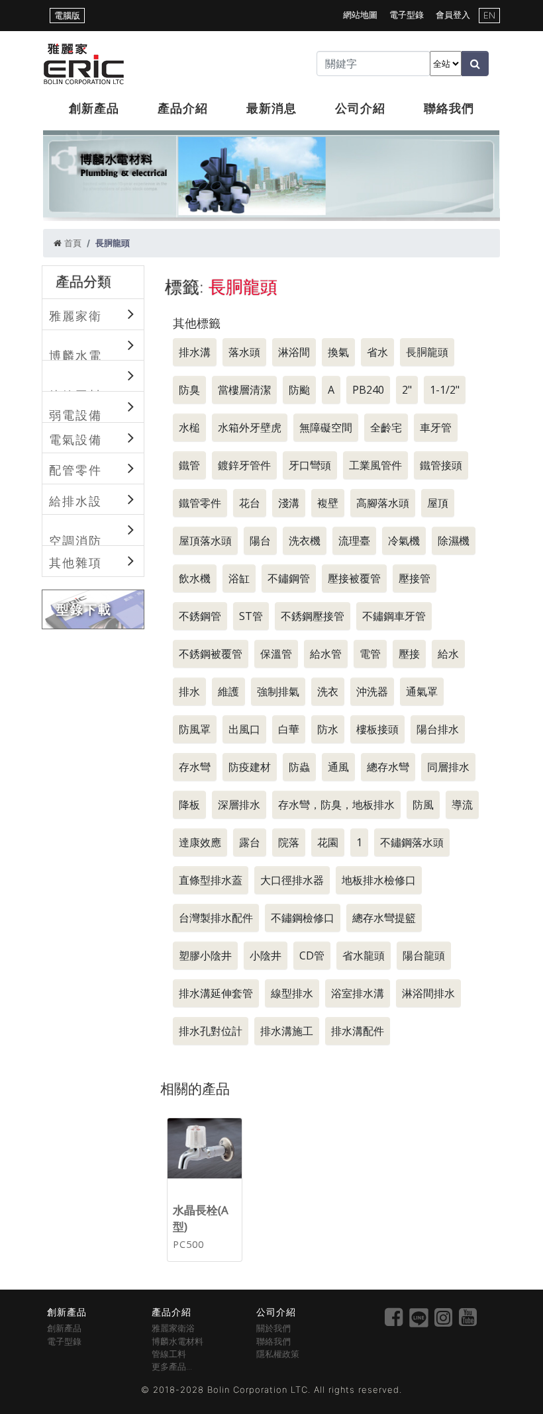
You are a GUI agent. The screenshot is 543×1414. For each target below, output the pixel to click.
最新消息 (271, 108)
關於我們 (273, 1328)
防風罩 (195, 729)
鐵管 (189, 465)
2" (407, 389)
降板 (189, 804)
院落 (288, 842)
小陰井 (265, 955)
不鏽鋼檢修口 (302, 917)
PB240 (368, 389)
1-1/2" (445, 389)
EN (489, 15)
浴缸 (239, 578)
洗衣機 (305, 540)
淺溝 (288, 503)
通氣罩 (422, 691)
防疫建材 (249, 767)
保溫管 (276, 653)
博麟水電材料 (177, 1342)
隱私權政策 (277, 1354)
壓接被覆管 (354, 578)
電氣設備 (75, 439)
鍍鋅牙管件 (244, 465)
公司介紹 (360, 108)
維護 (228, 691)
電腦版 (67, 15)
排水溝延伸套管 (216, 993)
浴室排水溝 (357, 993)
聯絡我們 (449, 108)
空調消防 (75, 541)
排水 (189, 691)
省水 (377, 352)
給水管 (326, 653)
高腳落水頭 (382, 503)
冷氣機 (404, 540)
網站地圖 (360, 14)
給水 (448, 653)
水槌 (189, 427)
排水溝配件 (357, 1031)
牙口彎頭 (310, 465)
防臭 (189, 389)
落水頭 (244, 352)
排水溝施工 (286, 1031)
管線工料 (169, 1354)
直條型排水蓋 (210, 880)
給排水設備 (75, 511)
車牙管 (436, 427)
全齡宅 (386, 427)
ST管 (251, 616)
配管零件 (75, 470)
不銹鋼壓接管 (312, 616)
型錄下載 (84, 610)
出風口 (244, 729)
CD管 (311, 955)
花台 (249, 503)
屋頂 (437, 503)
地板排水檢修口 (379, 880)
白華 (288, 729)
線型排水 (292, 993)
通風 (338, 767)
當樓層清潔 (244, 389)
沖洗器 (372, 691)
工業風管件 (375, 465)
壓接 (409, 653)
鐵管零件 (200, 503)
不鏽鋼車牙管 (394, 616)
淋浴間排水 (428, 993)
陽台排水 (438, 729)
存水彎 (195, 767)
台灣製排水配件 (216, 917)
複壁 (327, 503)
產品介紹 (183, 108)
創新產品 (94, 108)
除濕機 (453, 540)
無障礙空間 (325, 427)
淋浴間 (294, 352)
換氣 (338, 352)
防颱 (299, 389)
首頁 (72, 243)
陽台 (260, 540)
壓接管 (414, 578)
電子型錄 (406, 14)
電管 (370, 653)
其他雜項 (75, 562)
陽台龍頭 (424, 955)
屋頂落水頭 (205, 540)
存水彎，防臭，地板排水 (336, 804)
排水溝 (195, 352)
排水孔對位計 (210, 1031)
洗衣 (327, 691)
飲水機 (195, 578)
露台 (249, 842)
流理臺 (354, 540)
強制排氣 (278, 691)
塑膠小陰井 (205, 955)
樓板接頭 (377, 729)
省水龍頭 (363, 955)
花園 (327, 842)
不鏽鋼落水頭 (412, 842)
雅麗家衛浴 (75, 325)
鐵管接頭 (441, 465)
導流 (462, 804)
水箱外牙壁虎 (249, 427)
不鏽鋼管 (289, 578)
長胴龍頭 (427, 352)
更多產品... (172, 1367)
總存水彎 (388, 767)
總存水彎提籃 (384, 917)
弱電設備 (75, 415)
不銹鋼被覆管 (210, 653)
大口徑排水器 (292, 880)
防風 (423, 804)
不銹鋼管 (200, 616)
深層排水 (239, 804)
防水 (327, 729)
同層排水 (448, 767)
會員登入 (453, 14)
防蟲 (299, 767)
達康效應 (200, 842)
